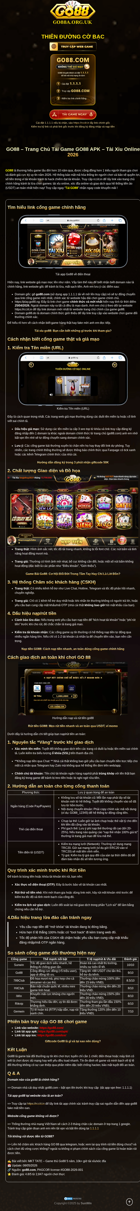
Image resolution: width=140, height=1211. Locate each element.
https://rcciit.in (81, 122)
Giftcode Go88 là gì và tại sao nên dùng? (73, 1041)
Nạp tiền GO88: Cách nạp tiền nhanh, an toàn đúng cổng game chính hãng (73, 648)
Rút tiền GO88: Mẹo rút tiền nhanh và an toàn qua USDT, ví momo (73, 726)
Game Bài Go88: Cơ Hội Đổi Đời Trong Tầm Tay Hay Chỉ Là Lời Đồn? (73, 573)
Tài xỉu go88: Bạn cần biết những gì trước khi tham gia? (73, 330)
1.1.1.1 (72, 294)
